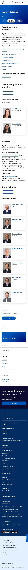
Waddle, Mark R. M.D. (17, 292)
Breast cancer (5, 363)
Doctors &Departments (11, 21)
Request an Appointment (9, 15)
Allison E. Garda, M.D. (17, 108)
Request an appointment (8, 318)
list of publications (10, 176)
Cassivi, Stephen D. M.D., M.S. (17, 205)
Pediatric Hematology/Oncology (10, 63)
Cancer (3, 366)
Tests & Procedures (7, 6)
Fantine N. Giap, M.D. (16, 123)
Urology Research (6, 76)
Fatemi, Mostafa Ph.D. (17, 233)
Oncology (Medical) (7, 60)
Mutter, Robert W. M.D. (17, 263)
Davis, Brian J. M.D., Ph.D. (18, 219)
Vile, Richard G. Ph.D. (16, 277)
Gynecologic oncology (8, 57)
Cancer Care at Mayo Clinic (9, 54)
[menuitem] (4, 21)
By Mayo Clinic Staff (6, 310)
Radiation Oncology (7, 66)
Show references (5, 350)
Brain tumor (4, 360)
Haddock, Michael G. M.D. (18, 248)
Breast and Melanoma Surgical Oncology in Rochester (13, 50)
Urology (4, 69)
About (4, 20)
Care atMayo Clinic (19, 21)
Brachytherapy (10, 11)
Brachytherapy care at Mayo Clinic (9, 313)
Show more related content (8, 369)
